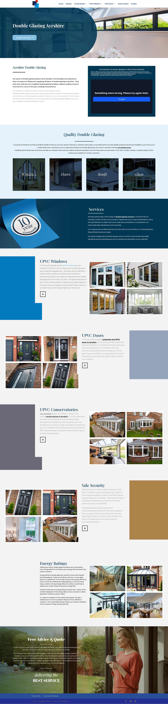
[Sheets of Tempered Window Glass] (60, 388)
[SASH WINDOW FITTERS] (107, 314)
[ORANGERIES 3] (144, 437)
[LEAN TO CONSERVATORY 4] (107, 617)
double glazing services (125, 217)
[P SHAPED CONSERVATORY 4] (144, 464)
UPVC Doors (109, 4)
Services (69, 4)
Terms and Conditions (50, 696)
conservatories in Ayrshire (57, 416)
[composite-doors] (23, 388)
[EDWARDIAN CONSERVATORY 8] (144, 591)
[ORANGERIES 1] (107, 464)
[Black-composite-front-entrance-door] (60, 361)
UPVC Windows (94, 4)
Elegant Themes (45, 701)
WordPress (64, 701)
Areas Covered (123, 4)
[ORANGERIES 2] (107, 437)
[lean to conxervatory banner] (107, 591)
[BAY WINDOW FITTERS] (144, 314)
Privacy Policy (36, 696)
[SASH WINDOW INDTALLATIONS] (23, 541)
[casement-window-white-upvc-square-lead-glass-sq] (107, 287)
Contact (133, 4)
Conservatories (79, 4)
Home (61, 4)
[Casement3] (144, 287)
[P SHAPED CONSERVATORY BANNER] (144, 617)
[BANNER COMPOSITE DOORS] (23, 361)
